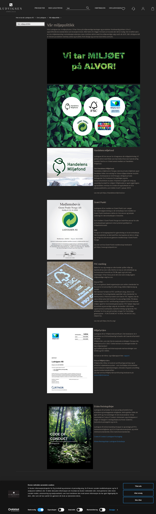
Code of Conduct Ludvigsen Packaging (108, 436)
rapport (126, 356)
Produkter (40, 8)
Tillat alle (138, 486)
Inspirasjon (100, 8)
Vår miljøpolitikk (54, 17)
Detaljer (112, 510)
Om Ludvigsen (115, 8)
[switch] (61, 509)
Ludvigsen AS (29, 17)
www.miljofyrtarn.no (101, 375)
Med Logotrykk (55, 8)
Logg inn (143, 9)
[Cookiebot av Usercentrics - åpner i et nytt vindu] (13, 509)
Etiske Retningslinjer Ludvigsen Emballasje (109, 441)
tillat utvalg (138, 493)
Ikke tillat (138, 500)
